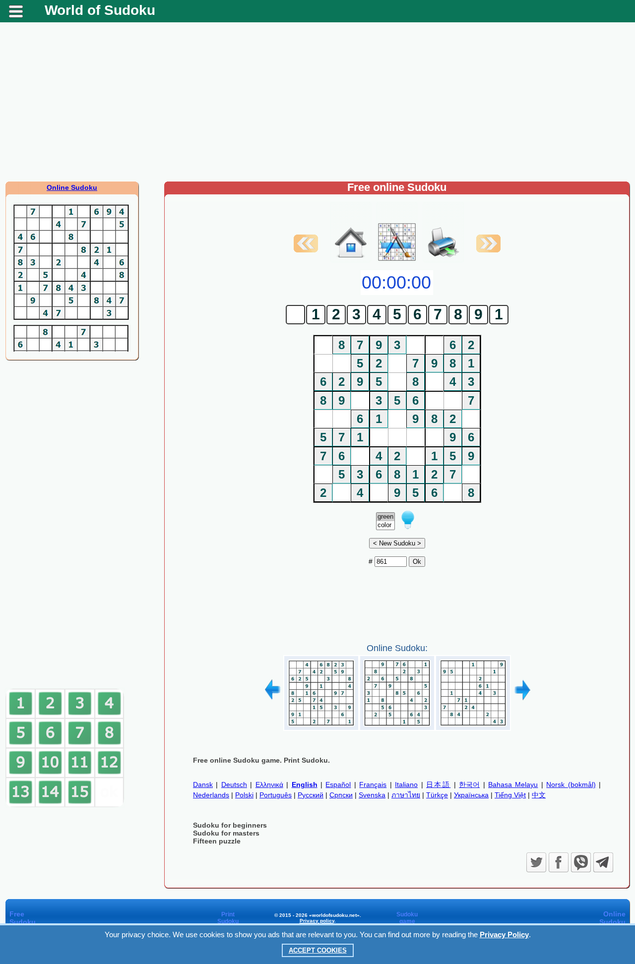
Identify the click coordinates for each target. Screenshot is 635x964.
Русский (310, 795)
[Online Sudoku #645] (473, 727)
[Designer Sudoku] (397, 260)
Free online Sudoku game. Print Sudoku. (261, 760)
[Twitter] (536, 862)
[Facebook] (559, 862)
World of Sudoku (100, 10)
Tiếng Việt (510, 795)
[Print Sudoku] (443, 232)
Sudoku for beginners (230, 825)
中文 (539, 795)
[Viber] (581, 862)
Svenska (372, 795)
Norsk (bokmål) (570, 784)
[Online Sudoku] (350, 260)
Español (338, 784)
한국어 (469, 784)
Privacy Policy (504, 934)
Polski (244, 795)
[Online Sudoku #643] (321, 727)
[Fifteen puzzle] (65, 805)
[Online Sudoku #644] (397, 727)
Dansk (203, 784)
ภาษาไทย (405, 795)
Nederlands (211, 795)
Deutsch (234, 784)
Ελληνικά (269, 784)
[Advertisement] (317, 101)
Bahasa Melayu (513, 784)
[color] (385, 525)
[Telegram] (603, 862)
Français (372, 784)
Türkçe (437, 795)
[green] (385, 517)
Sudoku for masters (226, 833)
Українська (471, 795)
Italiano (406, 784)
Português (275, 795)
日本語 (438, 784)
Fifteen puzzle (217, 841)
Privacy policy (317, 920)
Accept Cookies (318, 950)
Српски (341, 795)
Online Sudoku (72, 187)
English (305, 784)
